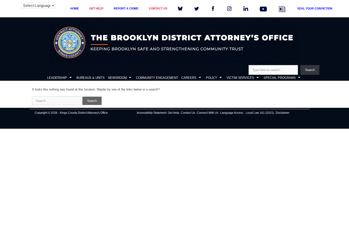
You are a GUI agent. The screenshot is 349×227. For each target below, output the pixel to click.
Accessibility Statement (151, 112)
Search (310, 70)
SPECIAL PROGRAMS (280, 78)
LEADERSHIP (57, 78)
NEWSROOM (117, 78)
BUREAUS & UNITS (90, 78)
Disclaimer (282, 112)
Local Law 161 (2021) (260, 112)
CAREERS (188, 78)
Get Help (173, 112)
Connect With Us (207, 112)
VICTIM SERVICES (240, 78)
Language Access (231, 112)
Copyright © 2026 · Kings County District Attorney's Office (71, 112)
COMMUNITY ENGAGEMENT (157, 78)
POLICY (211, 78)
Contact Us (188, 112)
